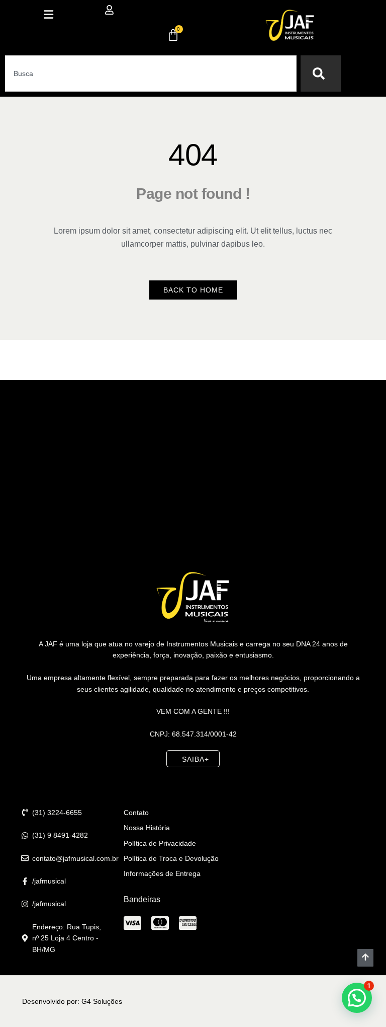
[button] (48, 14)
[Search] (321, 73)
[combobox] (151, 73)
